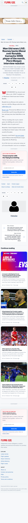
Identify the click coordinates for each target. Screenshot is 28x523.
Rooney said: (5, 110)
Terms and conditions (7, 479)
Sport (8, 184)
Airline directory (5, 461)
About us (3, 469)
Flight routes (4, 463)
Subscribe (14, 172)
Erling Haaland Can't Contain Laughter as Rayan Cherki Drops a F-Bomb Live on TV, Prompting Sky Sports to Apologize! (13, 313)
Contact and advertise (7, 472)
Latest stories (4, 454)
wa (23, 83)
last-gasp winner (20, 135)
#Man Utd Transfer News (17, 186)
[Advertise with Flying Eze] (14, 21)
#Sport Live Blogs (6, 186)
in (19, 83)
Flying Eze (6, 77)
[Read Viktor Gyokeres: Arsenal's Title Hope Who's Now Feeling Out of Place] (14, 336)
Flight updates (5, 456)
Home (3, 39)
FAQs (2, 474)
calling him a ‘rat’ (6, 106)
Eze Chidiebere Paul (7, 285)
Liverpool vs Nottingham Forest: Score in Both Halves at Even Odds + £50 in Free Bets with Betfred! (11, 275)
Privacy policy (5, 477)
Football (10, 39)
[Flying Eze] (9, 2)
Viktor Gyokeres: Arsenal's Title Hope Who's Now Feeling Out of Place (12, 349)
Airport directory (5, 458)
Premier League (15, 184)
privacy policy (6, 177)
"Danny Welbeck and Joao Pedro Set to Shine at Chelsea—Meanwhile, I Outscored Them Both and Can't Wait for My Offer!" (13, 386)
